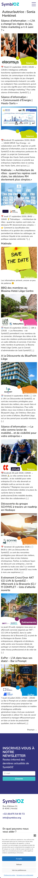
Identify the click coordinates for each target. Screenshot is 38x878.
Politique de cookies (9, 875)
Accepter (19, 859)
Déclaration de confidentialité (24, 875)
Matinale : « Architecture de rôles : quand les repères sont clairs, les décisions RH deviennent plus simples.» (18, 174)
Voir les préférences (19, 870)
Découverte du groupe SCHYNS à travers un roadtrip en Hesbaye (19, 507)
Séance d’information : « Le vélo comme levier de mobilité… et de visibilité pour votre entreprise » (18, 431)
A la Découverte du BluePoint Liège (19, 357)
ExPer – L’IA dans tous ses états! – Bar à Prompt (16, 659)
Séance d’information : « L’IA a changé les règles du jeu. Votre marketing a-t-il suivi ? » (18, 25)
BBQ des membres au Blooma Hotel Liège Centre (17, 289)
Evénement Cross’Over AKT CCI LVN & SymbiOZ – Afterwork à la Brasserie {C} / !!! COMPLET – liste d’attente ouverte (18, 584)
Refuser (19, 864)
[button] (35, 835)
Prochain (32, 729)
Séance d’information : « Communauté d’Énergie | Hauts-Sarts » (16, 100)
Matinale (6, 243)
